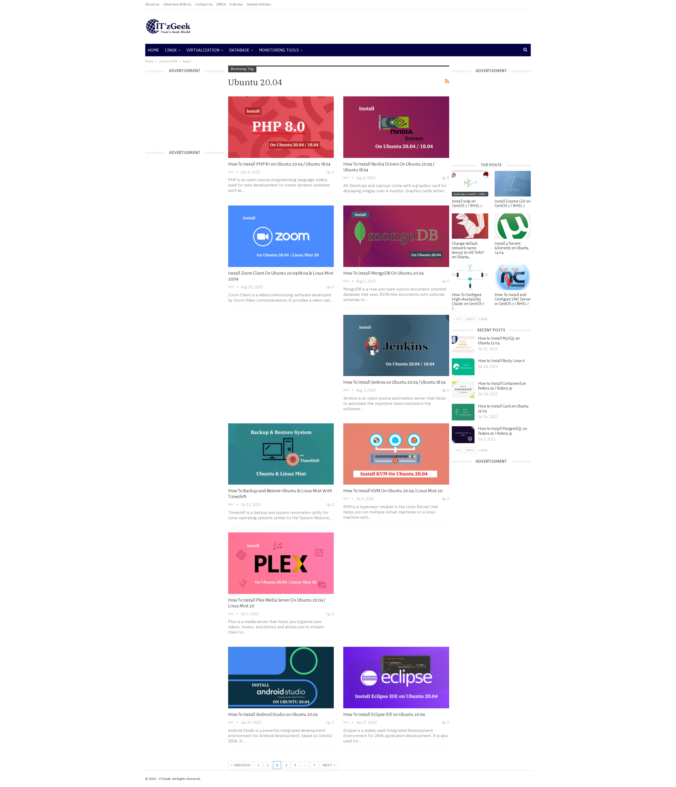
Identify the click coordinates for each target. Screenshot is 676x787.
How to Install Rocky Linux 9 (501, 361)
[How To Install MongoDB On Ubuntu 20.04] (396, 236)
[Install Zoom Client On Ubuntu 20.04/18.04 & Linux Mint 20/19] (281, 236)
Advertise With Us (177, 4)
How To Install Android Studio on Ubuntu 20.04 (273, 714)
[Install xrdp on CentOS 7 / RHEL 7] (470, 183)
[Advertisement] (403, 26)
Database (239, 50)
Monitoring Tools (279, 50)
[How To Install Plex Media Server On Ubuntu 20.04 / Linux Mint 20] (281, 563)
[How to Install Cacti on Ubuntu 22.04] (463, 412)
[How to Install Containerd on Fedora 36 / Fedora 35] (463, 389)
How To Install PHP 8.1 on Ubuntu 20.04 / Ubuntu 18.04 (279, 164)
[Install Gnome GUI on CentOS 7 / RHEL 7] (513, 183)
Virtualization (202, 50)
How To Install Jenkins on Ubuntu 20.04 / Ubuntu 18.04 (394, 382)
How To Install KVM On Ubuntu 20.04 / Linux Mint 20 (393, 491)
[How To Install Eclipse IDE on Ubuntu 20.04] (396, 677)
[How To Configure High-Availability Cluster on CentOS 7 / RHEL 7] (470, 277)
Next (328, 765)
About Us (152, 4)
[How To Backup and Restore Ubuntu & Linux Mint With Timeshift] (281, 454)
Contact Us (204, 4)
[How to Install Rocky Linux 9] (463, 366)
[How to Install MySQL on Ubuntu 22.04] (463, 344)
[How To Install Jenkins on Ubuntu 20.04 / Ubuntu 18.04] (396, 345)
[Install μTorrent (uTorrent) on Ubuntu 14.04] (513, 226)
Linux (171, 50)
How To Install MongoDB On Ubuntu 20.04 (383, 273)
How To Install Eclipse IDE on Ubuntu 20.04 (384, 714)
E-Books (236, 4)
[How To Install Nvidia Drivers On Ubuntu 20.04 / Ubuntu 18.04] (396, 127)
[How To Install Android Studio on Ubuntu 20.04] (281, 677)
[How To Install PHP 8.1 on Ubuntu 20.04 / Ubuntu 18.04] (281, 127)
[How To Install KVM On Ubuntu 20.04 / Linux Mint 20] (396, 454)
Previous (241, 765)
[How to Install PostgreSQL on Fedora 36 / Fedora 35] (463, 434)
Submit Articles (259, 4)
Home (153, 50)
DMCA (221, 4)
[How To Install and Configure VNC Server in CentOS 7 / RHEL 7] (513, 277)
